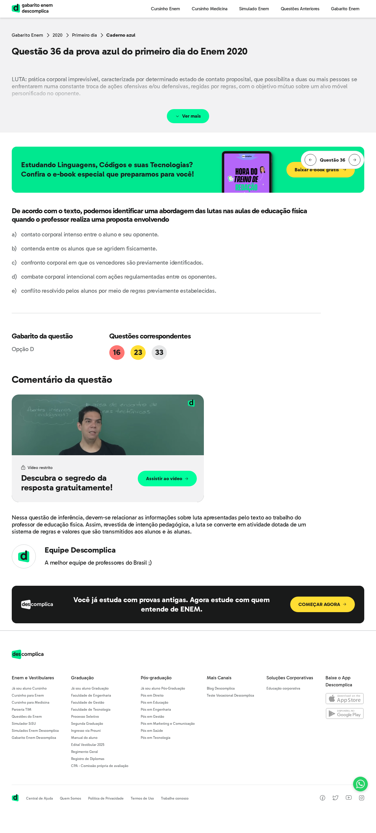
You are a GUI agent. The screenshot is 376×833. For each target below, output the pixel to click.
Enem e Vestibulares (33, 677)
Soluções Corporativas (289, 677)
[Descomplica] (27, 657)
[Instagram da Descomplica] (361, 799)
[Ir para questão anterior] (310, 160)
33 (159, 352)
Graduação (82, 677)
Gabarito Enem (27, 35)
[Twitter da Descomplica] (335, 799)
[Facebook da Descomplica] (322, 799)
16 (116, 352)
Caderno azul (120, 35)
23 (138, 352)
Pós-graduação (156, 677)
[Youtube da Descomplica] (349, 798)
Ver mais (191, 116)
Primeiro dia (84, 35)
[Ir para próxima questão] (354, 160)
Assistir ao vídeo (164, 478)
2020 (58, 35)
